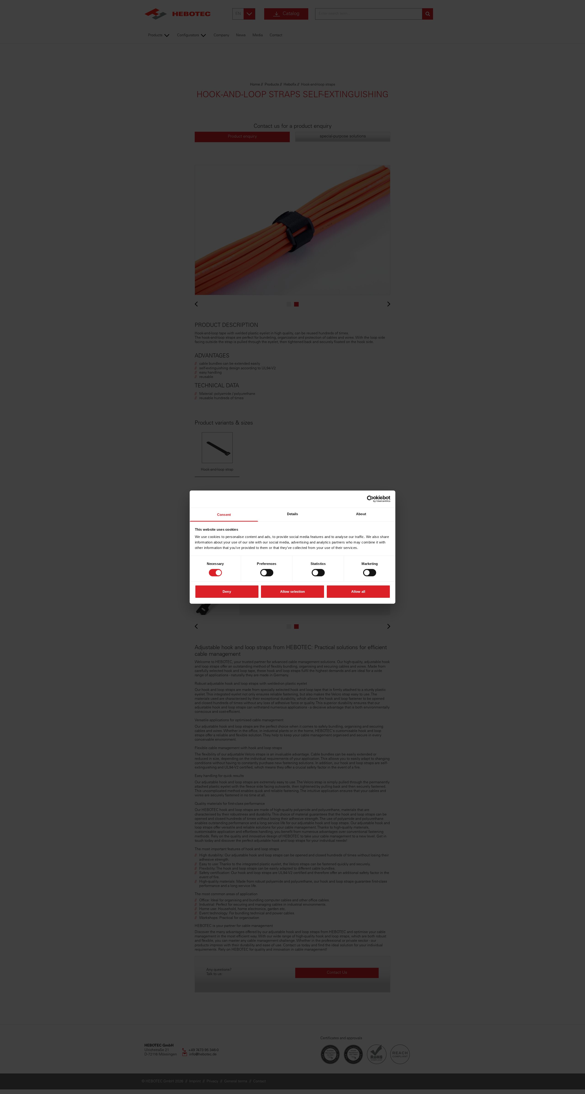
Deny (227, 591)
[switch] (266, 572)
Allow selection (292, 591)
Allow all (358, 591)
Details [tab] (292, 514)
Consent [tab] (224, 514)
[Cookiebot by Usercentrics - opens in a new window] (370, 499)
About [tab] (361, 514)
